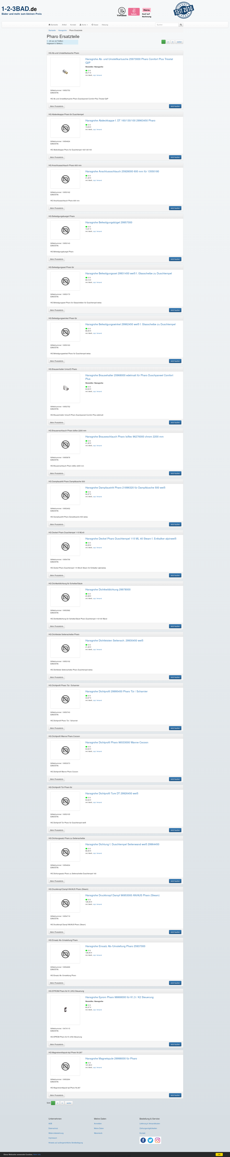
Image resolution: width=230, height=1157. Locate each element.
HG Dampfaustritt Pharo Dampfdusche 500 (67, 481)
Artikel (64, 24)
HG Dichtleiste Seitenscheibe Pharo (64, 634)
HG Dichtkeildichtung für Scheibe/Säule (65, 583)
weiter (179, 42)
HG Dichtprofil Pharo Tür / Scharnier (64, 685)
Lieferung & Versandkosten (150, 1123)
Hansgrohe (62, 30)
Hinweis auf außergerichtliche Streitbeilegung (66, 1142)
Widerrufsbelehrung (56, 1133)
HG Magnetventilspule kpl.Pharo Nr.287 (65, 1052)
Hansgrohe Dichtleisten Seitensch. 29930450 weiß (114, 640)
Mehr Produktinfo (56, 106)
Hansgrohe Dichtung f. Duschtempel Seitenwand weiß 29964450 (122, 844)
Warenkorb (98, 1133)
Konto (84, 24)
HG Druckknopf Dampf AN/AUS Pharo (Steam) (68, 889)
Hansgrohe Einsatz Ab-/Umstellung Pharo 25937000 (115, 946)
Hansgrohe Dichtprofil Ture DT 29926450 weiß (111, 793)
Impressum (53, 1138)
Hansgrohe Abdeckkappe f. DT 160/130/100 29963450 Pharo (120, 120)
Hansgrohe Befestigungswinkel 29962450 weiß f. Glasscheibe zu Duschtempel (130, 324)
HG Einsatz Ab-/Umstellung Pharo (63, 940)
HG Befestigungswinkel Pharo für (63, 318)
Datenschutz (53, 1128)
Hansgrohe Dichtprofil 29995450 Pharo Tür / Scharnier (116, 691)
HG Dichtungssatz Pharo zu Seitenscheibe (67, 838)
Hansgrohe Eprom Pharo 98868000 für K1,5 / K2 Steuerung (119, 997)
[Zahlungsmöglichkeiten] (143, 11)
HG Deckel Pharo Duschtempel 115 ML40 (66, 532)
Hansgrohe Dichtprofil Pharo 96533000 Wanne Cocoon (116, 742)
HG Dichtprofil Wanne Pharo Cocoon (64, 736)
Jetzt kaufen (175, 106)
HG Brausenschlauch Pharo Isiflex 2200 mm (67, 430)
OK (219, 1154)
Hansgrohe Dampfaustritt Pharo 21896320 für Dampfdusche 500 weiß (125, 487)
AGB (50, 1123)
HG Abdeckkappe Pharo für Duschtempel (66, 114)
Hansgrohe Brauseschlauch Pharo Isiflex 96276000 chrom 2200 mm (124, 436)
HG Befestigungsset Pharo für (61, 267)
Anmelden (98, 1123)
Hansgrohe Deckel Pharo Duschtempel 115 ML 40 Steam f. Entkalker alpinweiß (130, 538)
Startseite (54, 24)
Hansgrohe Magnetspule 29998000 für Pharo (111, 1058)
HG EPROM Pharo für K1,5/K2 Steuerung (66, 991)
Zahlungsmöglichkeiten (148, 1128)
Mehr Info (37, 1154)
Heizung (105, 24)
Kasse (95, 24)
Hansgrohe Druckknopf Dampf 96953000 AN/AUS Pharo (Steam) (122, 895)
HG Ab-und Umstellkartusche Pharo (64, 53)
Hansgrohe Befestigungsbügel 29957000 (108, 222)
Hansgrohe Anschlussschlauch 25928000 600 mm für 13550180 (122, 171)
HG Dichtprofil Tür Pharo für (60, 787)
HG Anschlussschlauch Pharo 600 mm (65, 165)
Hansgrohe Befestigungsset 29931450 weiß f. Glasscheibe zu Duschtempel (128, 273)
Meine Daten (99, 1128)
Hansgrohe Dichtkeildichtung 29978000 (108, 589)
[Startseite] (29, 11)
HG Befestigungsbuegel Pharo (62, 216)
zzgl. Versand (97, 75)
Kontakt (73, 24)
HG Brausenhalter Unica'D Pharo (63, 369)
